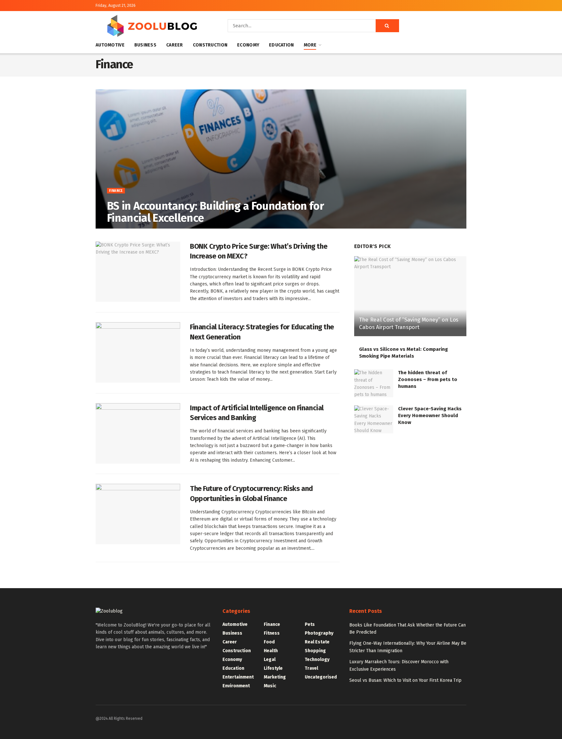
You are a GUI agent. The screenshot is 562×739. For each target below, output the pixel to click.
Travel (311, 668)
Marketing (275, 677)
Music (270, 686)
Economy (248, 45)
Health (271, 650)
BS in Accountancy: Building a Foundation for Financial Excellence (215, 212)
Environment (236, 686)
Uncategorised (321, 677)
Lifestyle (273, 668)
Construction (210, 45)
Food (269, 642)
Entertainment (238, 677)
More (310, 45)
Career (174, 45)
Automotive (110, 45)
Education (281, 45)
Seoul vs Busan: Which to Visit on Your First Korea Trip (405, 680)
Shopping (315, 650)
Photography (319, 633)
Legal (269, 659)
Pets (310, 624)
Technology (317, 659)
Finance (116, 191)
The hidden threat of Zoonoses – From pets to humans (427, 379)
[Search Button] (387, 25)
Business (145, 45)
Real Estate (317, 642)
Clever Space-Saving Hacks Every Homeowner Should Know (430, 415)
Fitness (272, 633)
